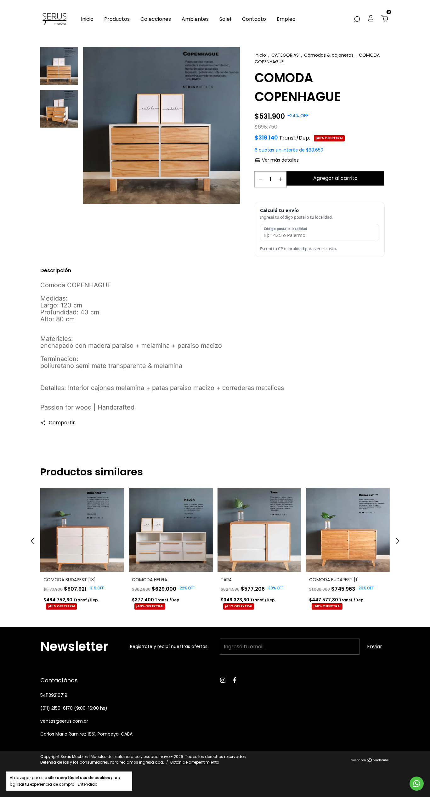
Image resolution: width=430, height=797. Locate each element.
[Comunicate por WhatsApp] (417, 784)
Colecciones (155, 19)
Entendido (87, 784)
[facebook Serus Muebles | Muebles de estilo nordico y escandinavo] (235, 680)
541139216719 (53, 695)
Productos (117, 19)
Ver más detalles (280, 160)
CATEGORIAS (285, 55)
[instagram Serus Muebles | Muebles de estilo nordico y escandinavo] (223, 680)
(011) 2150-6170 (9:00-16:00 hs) (73, 708)
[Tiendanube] (370, 760)
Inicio (87, 19)
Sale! (225, 19)
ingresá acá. (151, 762)
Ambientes (195, 19)
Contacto (254, 19)
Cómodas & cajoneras (329, 55)
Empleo (286, 19)
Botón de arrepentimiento (194, 762)
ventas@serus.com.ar (64, 721)
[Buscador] (357, 19)
